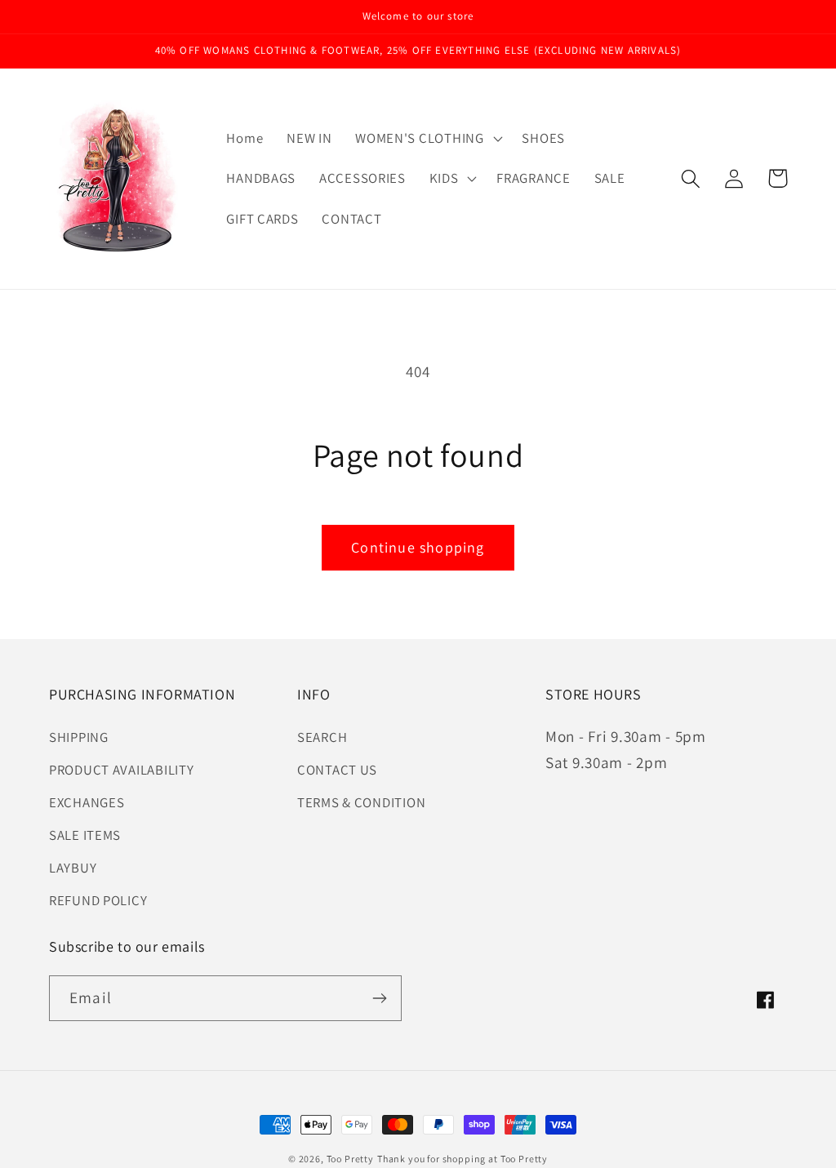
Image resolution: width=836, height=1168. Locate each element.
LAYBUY (72, 868)
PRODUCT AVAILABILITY (121, 770)
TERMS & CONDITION (361, 802)
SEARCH (322, 737)
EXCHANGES (86, 802)
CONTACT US (337, 770)
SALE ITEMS (85, 835)
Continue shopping (417, 547)
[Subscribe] (379, 998)
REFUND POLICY (98, 900)
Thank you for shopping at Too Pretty (462, 1158)
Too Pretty (350, 1158)
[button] (427, 138)
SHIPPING (79, 737)
